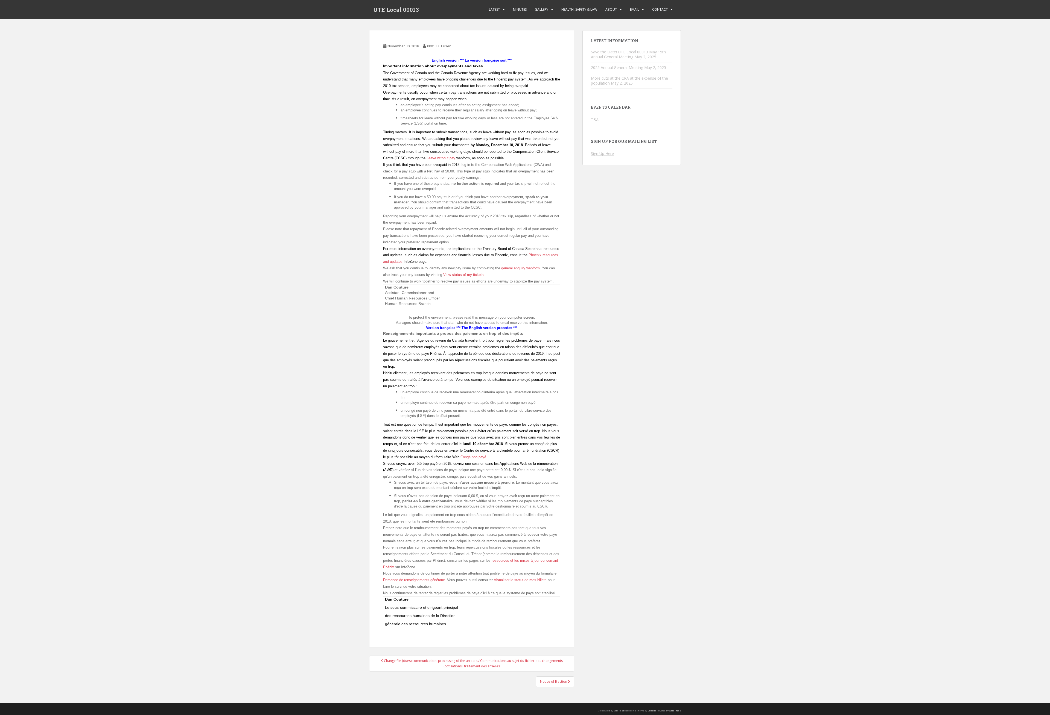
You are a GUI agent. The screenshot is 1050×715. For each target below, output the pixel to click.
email (634, 9)
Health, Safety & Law (579, 9)
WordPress (675, 710)
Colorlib (652, 710)
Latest (494, 9)
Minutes (520, 9)
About (611, 9)
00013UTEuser (439, 46)
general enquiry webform (520, 268)
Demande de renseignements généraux (414, 580)
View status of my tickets (463, 275)
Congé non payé (473, 457)
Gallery (541, 9)
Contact (660, 9)
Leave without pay (441, 158)
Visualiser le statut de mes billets (520, 580)
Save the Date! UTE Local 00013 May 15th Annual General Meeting (628, 54)
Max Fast (619, 710)
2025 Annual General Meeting (617, 67)
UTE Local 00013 (396, 9)
